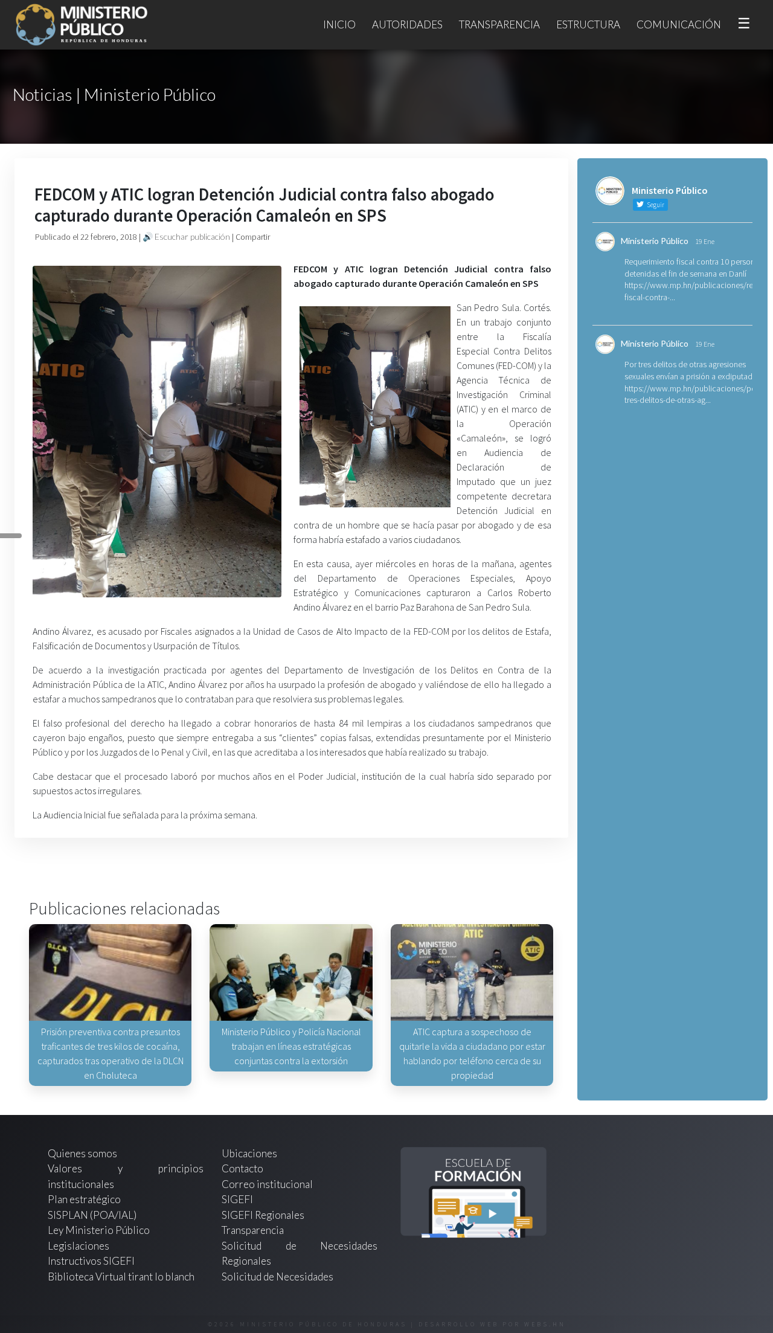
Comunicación (679, 24)
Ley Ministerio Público (99, 1230)
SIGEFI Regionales (263, 1215)
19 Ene (704, 241)
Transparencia (499, 24)
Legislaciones (78, 1245)
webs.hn (545, 1324)
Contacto (242, 1168)
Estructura (588, 24)
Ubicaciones (249, 1153)
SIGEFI (237, 1199)
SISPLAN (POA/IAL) (92, 1215)
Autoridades (407, 24)
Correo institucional (267, 1184)
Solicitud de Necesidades (277, 1276)
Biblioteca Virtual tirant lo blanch (121, 1276)
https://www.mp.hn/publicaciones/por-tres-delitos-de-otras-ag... (692, 394)
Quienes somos (82, 1153)
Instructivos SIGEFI (91, 1260)
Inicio (339, 24)
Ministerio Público (654, 241)
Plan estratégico (85, 1199)
